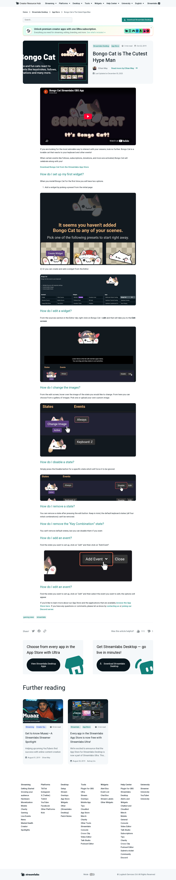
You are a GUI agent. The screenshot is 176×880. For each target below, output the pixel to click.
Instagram (45, 792)
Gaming (24, 813)
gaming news (28, 617)
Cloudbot (85, 809)
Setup (63, 788)
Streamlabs (152, 3)
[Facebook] (39, 632)
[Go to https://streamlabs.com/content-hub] (28, 4)
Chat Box (105, 795)
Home (25, 12)
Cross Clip (85, 833)
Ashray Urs (91, 761)
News (23, 819)
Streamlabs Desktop (40, 12)
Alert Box (105, 788)
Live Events (26, 816)
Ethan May (46, 758)
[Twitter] (33, 632)
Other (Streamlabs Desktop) (66, 809)
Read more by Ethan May (122, 68)
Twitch (44, 799)
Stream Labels (107, 799)
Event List (105, 792)
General (124, 819)
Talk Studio (86, 840)
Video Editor (86, 837)
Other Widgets (107, 802)
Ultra (83, 792)
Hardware (25, 799)
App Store (56, 12)
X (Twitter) (45, 795)
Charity (24, 809)
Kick (43, 813)
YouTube (45, 802)
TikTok (44, 788)
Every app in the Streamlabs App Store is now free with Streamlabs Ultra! (86, 737)
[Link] (44, 631)
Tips (83, 806)
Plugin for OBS (87, 788)
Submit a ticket (127, 851)
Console (124, 823)
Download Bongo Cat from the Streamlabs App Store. (64, 167)
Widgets (64, 802)
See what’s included (95, 32)
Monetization (27, 802)
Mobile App (86, 802)
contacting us (113, 606)
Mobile (24, 806)
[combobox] (47, 19)
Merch (83, 816)
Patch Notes (66, 816)
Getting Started (27, 788)
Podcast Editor (87, 844)
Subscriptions (127, 833)
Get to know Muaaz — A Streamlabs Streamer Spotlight (38, 737)
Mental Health (27, 823)
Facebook (45, 806)
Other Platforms (48, 809)
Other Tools (86, 823)
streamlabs (41, 617)
